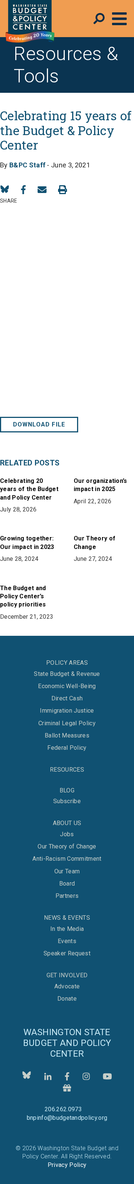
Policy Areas (67, 662)
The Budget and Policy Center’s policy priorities (23, 596)
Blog (67, 790)
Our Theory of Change (67, 846)
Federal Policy (66, 748)
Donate (67, 998)
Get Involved (67, 975)
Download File (39, 424)
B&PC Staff (27, 165)
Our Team (67, 871)
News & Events (67, 917)
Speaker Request (67, 953)
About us (67, 823)
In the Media (67, 929)
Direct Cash (67, 698)
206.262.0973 (63, 1109)
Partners (67, 896)
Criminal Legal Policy (67, 723)
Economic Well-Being (67, 686)
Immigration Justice (67, 710)
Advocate (67, 986)
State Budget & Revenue (67, 674)
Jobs (67, 834)
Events (67, 941)
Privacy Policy (67, 1164)
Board (67, 883)
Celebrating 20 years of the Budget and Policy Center (29, 489)
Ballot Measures (67, 735)
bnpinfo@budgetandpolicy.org (67, 1117)
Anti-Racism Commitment (66, 859)
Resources (67, 769)
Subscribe (67, 801)
